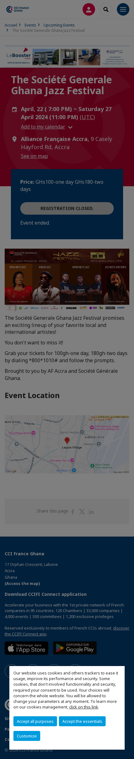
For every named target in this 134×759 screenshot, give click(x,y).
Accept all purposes (35, 721)
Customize (27, 736)
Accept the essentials (82, 721)
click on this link (83, 707)
